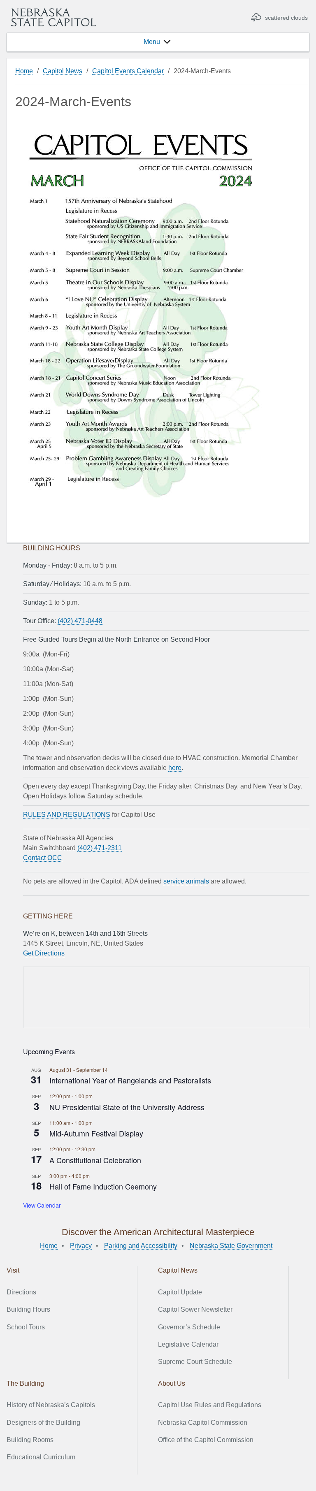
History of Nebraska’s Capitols (51, 1404)
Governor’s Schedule (189, 1327)
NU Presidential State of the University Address (126, 1106)
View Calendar (42, 1205)
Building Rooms (30, 1439)
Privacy (81, 1245)
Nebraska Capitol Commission (202, 1422)
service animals (186, 881)
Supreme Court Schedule (195, 1361)
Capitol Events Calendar (128, 70)
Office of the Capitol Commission (205, 1439)
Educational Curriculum (41, 1457)
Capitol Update (180, 1292)
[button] (152, 42)
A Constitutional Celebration (95, 1160)
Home (24, 70)
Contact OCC (42, 857)
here (174, 767)
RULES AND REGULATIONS (66, 814)
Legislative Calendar (188, 1344)
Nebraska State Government (231, 1245)
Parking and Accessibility (140, 1245)
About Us (171, 1383)
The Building (25, 1383)
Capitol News (62, 70)
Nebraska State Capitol (53, 17)
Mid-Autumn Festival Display (96, 1133)
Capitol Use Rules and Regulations (209, 1404)
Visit (13, 1270)
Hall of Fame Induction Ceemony (103, 1186)
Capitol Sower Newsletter (195, 1309)
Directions (21, 1292)
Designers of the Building (43, 1422)
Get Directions (44, 953)
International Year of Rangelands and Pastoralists (130, 1080)
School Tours (26, 1327)
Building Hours (28, 1309)
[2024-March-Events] (141, 530)
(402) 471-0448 (80, 620)
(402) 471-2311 (99, 847)
